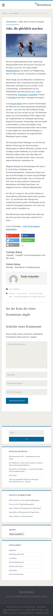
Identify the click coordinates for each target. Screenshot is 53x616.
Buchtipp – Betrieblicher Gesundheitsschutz (23, 267)
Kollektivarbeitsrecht (16, 566)
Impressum (42, 613)
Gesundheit (13, 558)
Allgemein (14, 13)
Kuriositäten (13, 570)
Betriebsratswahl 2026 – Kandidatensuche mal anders (24, 458)
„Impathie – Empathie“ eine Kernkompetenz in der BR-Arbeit (25, 256)
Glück (12, 294)
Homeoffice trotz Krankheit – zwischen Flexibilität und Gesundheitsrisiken (26, 470)
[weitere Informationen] (22, 245)
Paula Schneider (37, 22)
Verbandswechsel (27, 516)
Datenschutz (26, 613)
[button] (4, 611)
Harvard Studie (16, 104)
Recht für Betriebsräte (16, 574)
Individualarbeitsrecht (16, 562)
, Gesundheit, (32, 95)
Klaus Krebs (13, 512)
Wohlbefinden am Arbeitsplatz (29, 297)
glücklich (22, 294)
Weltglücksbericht (13, 71)
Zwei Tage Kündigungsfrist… (31, 500)
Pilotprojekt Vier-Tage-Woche (31, 508)
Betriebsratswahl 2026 (16, 554)
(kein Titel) (13, 475)
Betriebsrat (26, 592)
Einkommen (22, 95)
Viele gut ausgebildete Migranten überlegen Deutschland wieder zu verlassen (23, 480)
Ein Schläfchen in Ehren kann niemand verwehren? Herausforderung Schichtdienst (26, 464)
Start (4, 13)
